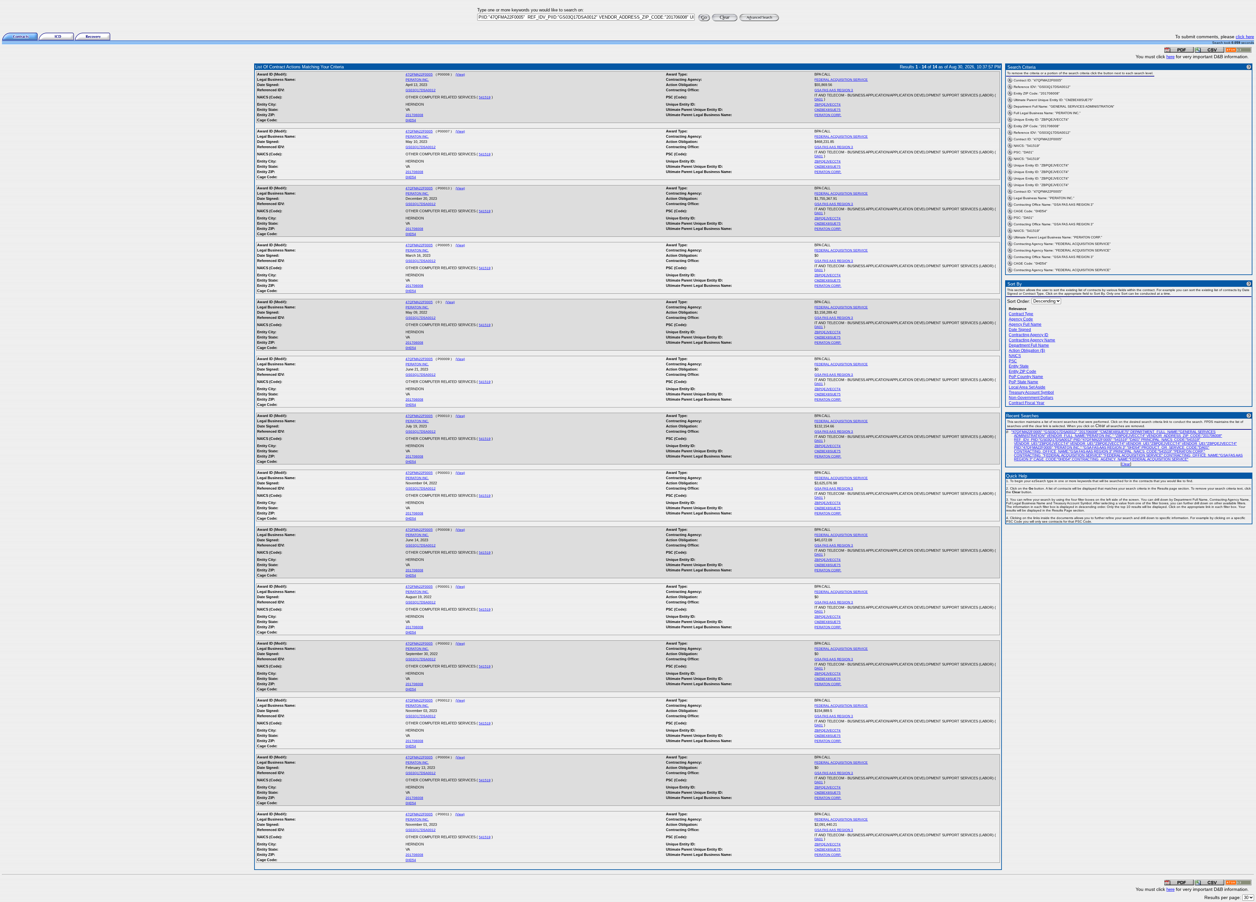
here (1170, 56)
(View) (460, 74)
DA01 (818, 99)
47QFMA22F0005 (419, 74)
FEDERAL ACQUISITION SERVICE (841, 79)
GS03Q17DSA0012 (421, 90)
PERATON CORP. (827, 115)
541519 (485, 97)
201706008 (414, 115)
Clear (1126, 464)
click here (1245, 36)
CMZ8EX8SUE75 (827, 110)
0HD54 (411, 120)
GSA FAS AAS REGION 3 (833, 90)
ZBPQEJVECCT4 (827, 104)
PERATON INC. (417, 79)
